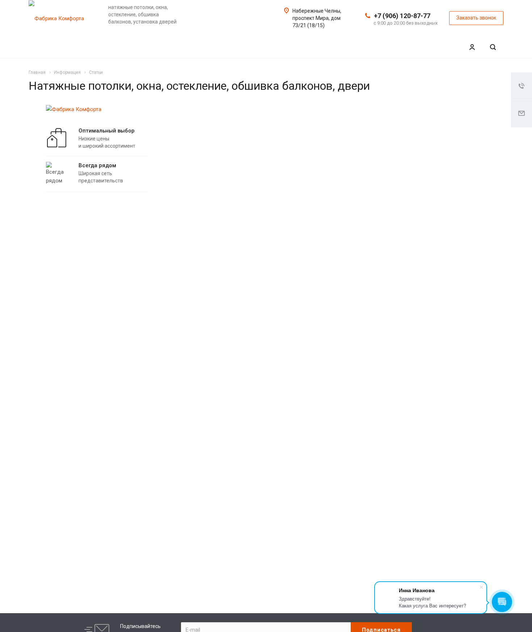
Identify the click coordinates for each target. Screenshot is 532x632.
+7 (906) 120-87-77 (402, 16)
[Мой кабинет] (471, 47)
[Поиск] (492, 47)
